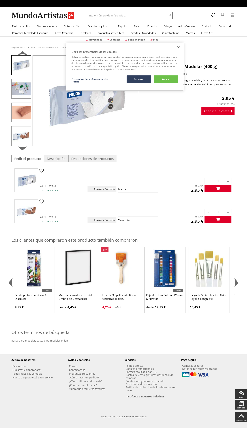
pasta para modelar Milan (52, 340)
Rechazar (138, 79)
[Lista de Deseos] (213, 15)
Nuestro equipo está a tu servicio (32, 377)
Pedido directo (134, 365)
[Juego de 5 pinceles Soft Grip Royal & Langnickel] (209, 268)
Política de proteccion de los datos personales (151, 388)
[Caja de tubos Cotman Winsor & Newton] (165, 268)
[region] (125, 67)
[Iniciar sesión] (222, 15)
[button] (22, 53)
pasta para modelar (24, 340)
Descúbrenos (20, 366)
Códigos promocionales (140, 368)
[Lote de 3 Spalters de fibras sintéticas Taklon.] (121, 268)
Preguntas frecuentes (82, 373)
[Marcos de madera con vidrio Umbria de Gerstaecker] (78, 268)
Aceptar (166, 79)
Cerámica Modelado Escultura (43, 47)
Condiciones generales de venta (145, 381)
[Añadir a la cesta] (218, 188)
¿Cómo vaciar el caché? (83, 385)
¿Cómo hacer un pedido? (84, 377)
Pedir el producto (27, 158)
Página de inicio (19, 47)
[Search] (169, 15)
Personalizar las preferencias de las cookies (89, 80)
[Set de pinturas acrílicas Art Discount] (34, 268)
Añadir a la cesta (217, 111)
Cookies (73, 366)
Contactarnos (77, 370)
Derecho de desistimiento (141, 384)
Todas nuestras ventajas (27, 373)
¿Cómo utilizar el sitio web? (85, 381)
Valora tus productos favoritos (87, 389)
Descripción (56, 158)
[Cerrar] (178, 47)
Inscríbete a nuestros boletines (145, 396)
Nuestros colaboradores (27, 370)
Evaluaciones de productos (92, 158)
